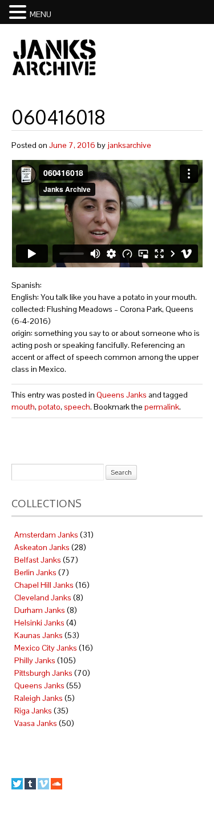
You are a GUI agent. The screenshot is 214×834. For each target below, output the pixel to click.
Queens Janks (121, 395)
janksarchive (129, 145)
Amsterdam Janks (46, 535)
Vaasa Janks (35, 723)
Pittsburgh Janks (43, 673)
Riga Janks (33, 710)
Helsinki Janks (39, 623)
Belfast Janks (37, 560)
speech (77, 407)
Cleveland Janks (42, 597)
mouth (23, 407)
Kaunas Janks (38, 635)
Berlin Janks (35, 572)
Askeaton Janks (42, 547)
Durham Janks (39, 610)
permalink (161, 407)
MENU (40, 14)
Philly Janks (34, 660)
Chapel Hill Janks (44, 585)
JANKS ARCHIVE (54, 57)
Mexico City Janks (45, 648)
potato (49, 407)
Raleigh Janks (38, 698)
